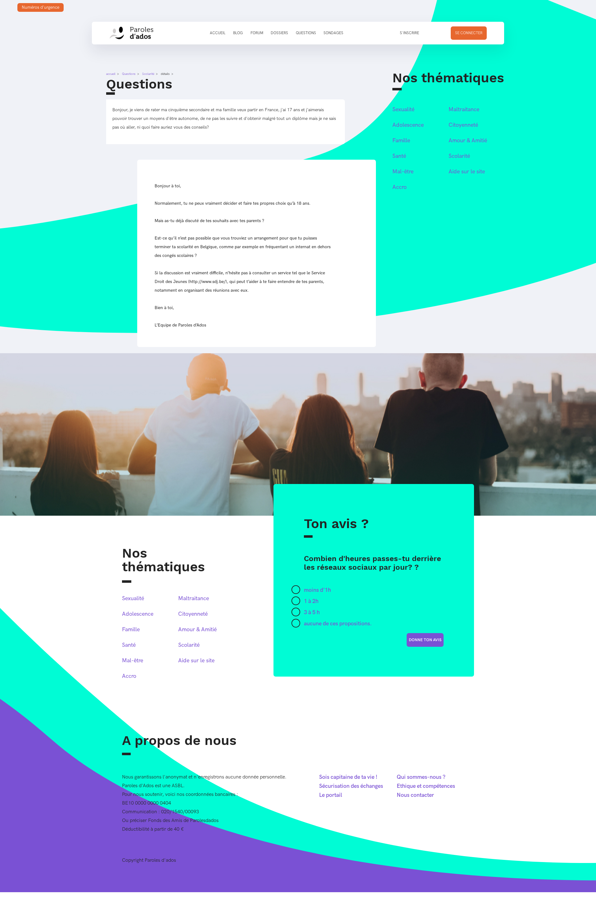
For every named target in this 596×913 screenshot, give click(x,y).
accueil (110, 74)
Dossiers (279, 33)
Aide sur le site (467, 171)
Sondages (333, 33)
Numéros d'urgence (40, 7)
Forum (257, 33)
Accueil (217, 33)
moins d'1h (317, 590)
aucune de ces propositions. (338, 623)
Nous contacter (415, 795)
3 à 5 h (312, 612)
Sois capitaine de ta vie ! (348, 777)
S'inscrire (409, 33)
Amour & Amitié (468, 140)
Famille (401, 140)
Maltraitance (464, 109)
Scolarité (148, 74)
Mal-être (402, 171)
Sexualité (403, 109)
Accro (399, 187)
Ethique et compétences (426, 786)
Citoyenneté (463, 125)
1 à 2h (311, 601)
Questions (306, 33)
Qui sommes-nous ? (421, 777)
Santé (399, 156)
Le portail (330, 795)
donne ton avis (425, 639)
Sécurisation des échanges (351, 786)
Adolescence (408, 125)
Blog (238, 33)
